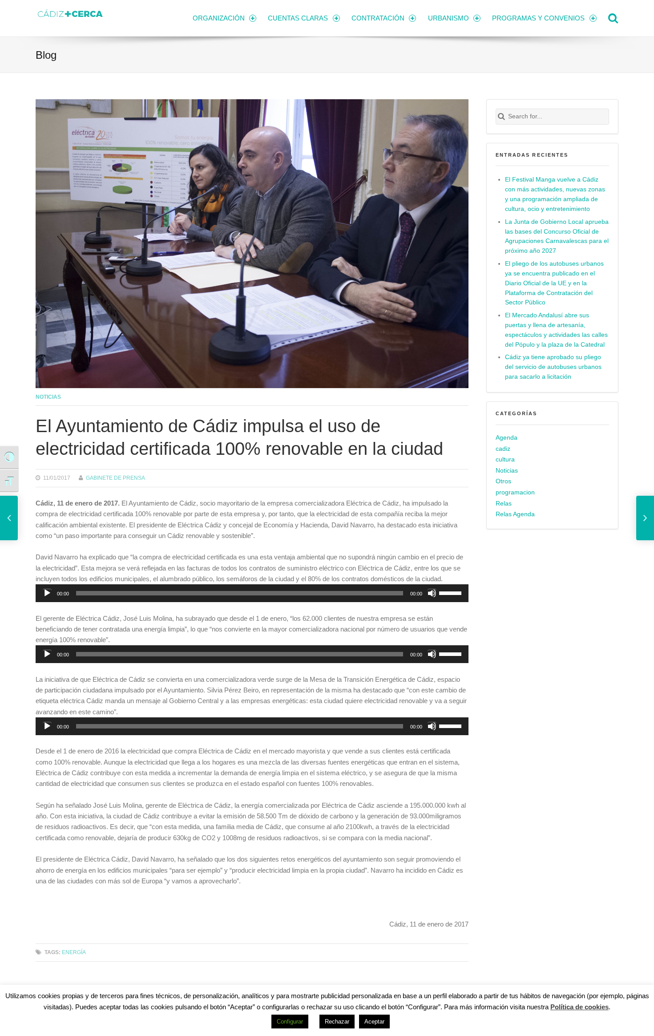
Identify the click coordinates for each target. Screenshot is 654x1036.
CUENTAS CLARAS (298, 18)
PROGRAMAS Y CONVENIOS (538, 18)
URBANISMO (448, 18)
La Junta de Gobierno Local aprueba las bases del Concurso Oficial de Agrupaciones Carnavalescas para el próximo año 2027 (557, 237)
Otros (503, 481)
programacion (515, 492)
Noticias (48, 397)
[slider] (451, 592)
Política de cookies (579, 1007)
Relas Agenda (515, 514)
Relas (504, 503)
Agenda (506, 437)
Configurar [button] (290, 1021)
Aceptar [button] (374, 1021)
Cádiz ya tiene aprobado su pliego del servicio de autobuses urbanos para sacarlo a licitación (553, 367)
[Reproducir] (47, 593)
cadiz (503, 448)
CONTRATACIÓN (377, 18)
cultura (505, 459)
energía (74, 952)
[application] (252, 593)
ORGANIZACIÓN (219, 18)
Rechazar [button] (337, 1021)
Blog (46, 55)
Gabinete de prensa (115, 478)
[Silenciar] (432, 593)
